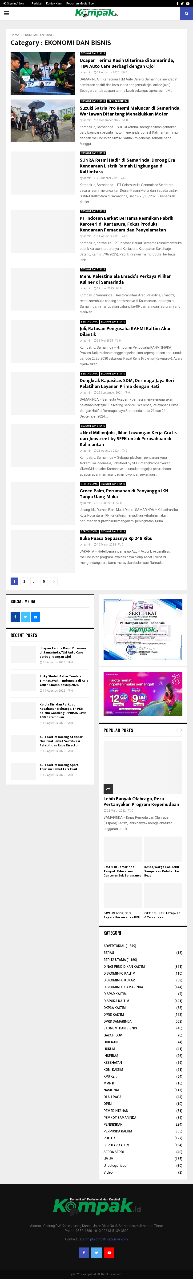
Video (108, 1172)
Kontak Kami (54, 3)
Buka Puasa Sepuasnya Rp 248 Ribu (116, 538)
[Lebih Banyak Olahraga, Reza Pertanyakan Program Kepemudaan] (143, 767)
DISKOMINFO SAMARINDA (123, 987)
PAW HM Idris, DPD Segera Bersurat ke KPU (122, 915)
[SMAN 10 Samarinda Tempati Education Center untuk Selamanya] (123, 849)
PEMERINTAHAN (116, 1111)
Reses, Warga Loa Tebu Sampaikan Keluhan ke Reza (161, 871)
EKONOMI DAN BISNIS (93, 53)
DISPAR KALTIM (115, 994)
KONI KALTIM (113, 1070)
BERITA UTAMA (89, 321)
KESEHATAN (113, 1062)
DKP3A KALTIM (115, 1008)
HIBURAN (111, 1042)
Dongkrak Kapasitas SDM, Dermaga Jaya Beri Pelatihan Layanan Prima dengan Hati (127, 383)
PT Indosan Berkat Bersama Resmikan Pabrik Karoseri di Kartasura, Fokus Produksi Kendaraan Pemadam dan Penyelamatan (126, 224)
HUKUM (109, 1049)
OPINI (108, 1104)
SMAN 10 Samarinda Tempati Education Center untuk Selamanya (122, 871)
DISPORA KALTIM (116, 1001)
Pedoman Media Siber (80, 3)
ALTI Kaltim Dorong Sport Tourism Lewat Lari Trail (59, 767)
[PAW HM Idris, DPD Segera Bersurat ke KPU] (123, 895)
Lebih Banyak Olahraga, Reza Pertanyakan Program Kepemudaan (141, 802)
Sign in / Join (15, 3)
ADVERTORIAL (114, 946)
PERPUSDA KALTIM (118, 1131)
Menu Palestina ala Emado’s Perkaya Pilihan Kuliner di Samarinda (126, 279)
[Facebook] (84, 1252)
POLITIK (110, 1138)
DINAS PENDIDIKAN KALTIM (124, 966)
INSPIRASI (111, 1056)
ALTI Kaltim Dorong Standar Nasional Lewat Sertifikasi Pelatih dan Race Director (61, 741)
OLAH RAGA (112, 1097)
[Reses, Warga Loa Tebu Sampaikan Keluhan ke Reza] (163, 849)
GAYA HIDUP (113, 1035)
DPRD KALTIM (114, 1014)
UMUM (108, 1159)
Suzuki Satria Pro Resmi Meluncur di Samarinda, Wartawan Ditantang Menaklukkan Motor (130, 111)
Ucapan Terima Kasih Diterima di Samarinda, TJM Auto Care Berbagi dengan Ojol (127, 63)
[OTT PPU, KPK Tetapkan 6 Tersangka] (163, 895)
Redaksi (37, 3)
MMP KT (110, 1083)
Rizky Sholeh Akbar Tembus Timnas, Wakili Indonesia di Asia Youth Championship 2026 (64, 680)
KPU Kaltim (112, 1076)
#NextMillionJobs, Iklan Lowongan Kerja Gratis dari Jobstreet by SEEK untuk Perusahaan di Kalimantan (128, 439)
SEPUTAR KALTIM (118, 101)
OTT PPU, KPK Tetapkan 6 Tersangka (162, 915)
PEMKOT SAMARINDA (120, 1118)
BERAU (109, 953)
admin (87, 72)
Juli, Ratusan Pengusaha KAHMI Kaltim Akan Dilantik (126, 332)
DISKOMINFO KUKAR (119, 980)
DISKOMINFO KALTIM (119, 973)
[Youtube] (109, 1252)
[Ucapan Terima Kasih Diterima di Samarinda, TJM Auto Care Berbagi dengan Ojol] (23, 654)
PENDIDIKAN (113, 1124)
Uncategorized (115, 1165)
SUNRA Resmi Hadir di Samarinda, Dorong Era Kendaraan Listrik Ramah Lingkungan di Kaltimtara (127, 166)
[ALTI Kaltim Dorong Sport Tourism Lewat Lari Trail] (23, 771)
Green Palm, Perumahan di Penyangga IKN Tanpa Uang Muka (124, 494)
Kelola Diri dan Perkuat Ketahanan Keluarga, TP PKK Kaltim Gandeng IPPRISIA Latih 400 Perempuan (63, 711)
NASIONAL (112, 1090)
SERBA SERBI (114, 1152)
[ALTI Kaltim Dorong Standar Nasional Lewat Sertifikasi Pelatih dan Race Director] (23, 743)
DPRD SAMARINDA (118, 1021)
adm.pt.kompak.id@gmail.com (105, 1239)
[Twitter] (96, 1252)
